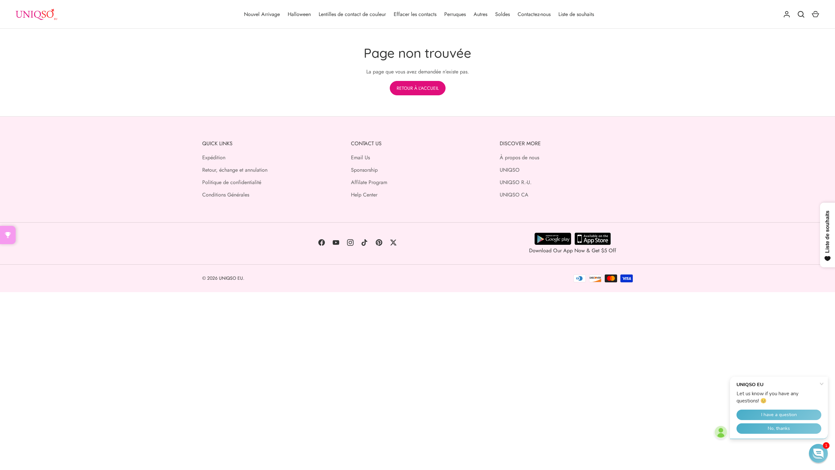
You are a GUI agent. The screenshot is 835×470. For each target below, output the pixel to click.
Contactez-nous (534, 14)
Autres (480, 14)
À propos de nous (519, 157)
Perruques (455, 14)
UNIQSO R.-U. (516, 182)
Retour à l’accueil (418, 88)
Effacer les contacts (415, 14)
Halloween (299, 14)
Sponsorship (364, 170)
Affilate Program (369, 182)
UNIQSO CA (514, 194)
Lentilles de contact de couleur (352, 14)
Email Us (360, 157)
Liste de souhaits (576, 14)
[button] (818, 453)
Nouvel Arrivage (262, 14)
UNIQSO (510, 170)
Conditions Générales (225, 194)
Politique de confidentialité (231, 182)
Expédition (213, 157)
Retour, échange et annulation (234, 170)
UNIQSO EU (231, 278)
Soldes (502, 14)
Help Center (364, 194)
